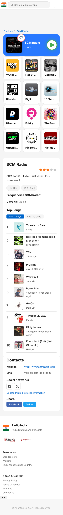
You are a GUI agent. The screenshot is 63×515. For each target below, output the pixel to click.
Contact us (8, 492)
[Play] (52, 45)
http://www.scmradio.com (40, 366)
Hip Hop (13, 187)
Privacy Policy (10, 480)
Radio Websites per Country (17, 464)
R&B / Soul (29, 187)
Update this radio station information (25, 392)
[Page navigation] (57, 5)
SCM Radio (23, 31)
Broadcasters (10, 456)
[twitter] (17, 386)
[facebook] (9, 386)
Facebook (14, 404)
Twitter (29, 404)
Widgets (7, 460)
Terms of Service (11, 484)
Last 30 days (34, 216)
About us (7, 488)
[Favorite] (21, 38)
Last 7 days (15, 216)
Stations (8, 31)
